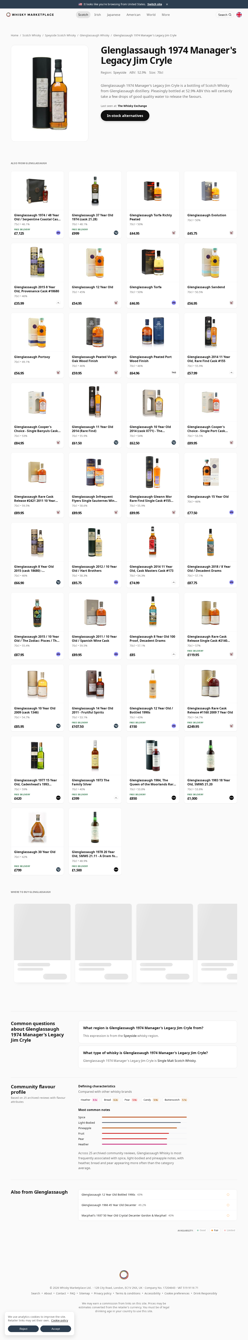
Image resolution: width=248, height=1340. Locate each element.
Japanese (113, 15)
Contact (61, 1293)
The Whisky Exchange (132, 106)
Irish (97, 15)
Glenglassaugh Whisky (94, 35)
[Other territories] (239, 14)
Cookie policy (59, 1320)
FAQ (72, 1293)
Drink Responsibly (205, 1293)
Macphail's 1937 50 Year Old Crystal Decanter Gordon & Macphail (124, 1215)
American (133, 15)
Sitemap (84, 1293)
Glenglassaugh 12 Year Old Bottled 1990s (108, 1194)
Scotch (83, 15)
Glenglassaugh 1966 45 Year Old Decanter (109, 1205)
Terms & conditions (127, 1293)
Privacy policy (102, 1293)
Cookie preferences (176, 1293)
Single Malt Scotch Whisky (177, 1061)
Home (14, 35)
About (48, 1293)
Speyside (130, 1036)
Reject (23, 1328)
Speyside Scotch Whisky (60, 35)
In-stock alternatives (125, 115)
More (166, 15)
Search (35, 1293)
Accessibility (152, 1293)
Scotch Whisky (31, 35)
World (151, 15)
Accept (56, 1328)
